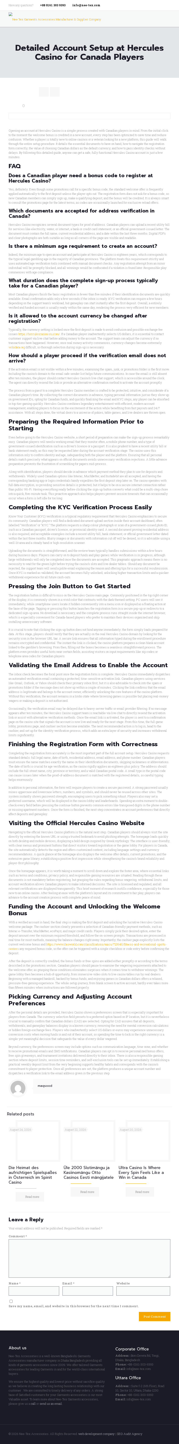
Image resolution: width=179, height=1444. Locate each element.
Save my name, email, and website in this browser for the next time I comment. (73, 1306)
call (33, 1404)
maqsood (45, 1086)
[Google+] (161, 5)
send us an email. (51, 1404)
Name (15, 1283)
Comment (18, 1236)
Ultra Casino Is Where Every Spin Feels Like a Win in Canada (141, 1172)
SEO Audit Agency (129, 1434)
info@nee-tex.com (86, 5)
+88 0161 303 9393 (52, 5)
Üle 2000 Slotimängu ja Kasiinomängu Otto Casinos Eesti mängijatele (89, 1172)
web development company (96, 1434)
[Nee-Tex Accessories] (55, 19)
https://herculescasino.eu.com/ (39, 334)
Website (123, 1283)
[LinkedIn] (167, 5)
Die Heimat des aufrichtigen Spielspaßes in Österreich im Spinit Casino (33, 1175)
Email (68, 1283)
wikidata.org (17, 347)
